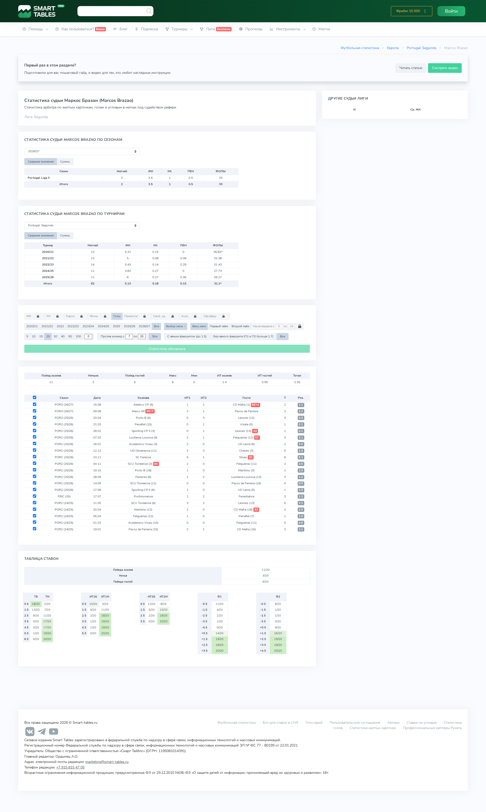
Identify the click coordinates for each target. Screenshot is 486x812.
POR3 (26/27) (64, 405)
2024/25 (103, 326)
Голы (116, 316)
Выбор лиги (175, 326)
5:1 (301, 457)
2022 (60, 326)
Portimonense (143, 496)
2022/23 (73, 326)
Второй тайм (240, 326)
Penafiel (143, 424)
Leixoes (246, 418)
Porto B (143, 418)
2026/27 (144, 326)
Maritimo (246, 470)
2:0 (301, 444)
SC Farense (143, 457)
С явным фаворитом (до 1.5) (187, 336)
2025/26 (129, 326)
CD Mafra (246, 405)
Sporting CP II (143, 431)
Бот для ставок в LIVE (281, 722)
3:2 (301, 503)
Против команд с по (119, 336)
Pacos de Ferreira (246, 411)
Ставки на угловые (422, 722)
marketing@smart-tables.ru (107, 761)
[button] (425, 11)
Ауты (185, 316)
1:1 (301, 405)
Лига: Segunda (36, 116)
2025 (116, 326)
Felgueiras (246, 437)
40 (63, 336)
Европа (393, 47)
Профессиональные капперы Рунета (432, 727)
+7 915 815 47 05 (70, 767)
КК (49, 316)
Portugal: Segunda (421, 47)
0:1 (301, 424)
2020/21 (32, 326)
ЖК (29, 316)
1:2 (301, 477)
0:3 (301, 418)
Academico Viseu (143, 444)
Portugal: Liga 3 (39, 178)
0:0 (301, 483)
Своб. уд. (160, 316)
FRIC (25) (64, 496)
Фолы (94, 316)
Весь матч (199, 326)
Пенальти (131, 316)
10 (33, 336)
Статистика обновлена (167, 348)
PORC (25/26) (64, 457)
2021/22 (47, 326)
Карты (70, 316)
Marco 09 (143, 411)
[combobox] (115, 11)
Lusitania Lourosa (143, 437)
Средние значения (41, 162)
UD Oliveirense (143, 451)
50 (70, 336)
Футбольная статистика (360, 47)
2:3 (301, 451)
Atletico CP (143, 405)
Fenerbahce (246, 496)
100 (78, 336)
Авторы (393, 722)
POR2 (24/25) (64, 503)
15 (41, 336)
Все (156, 326)
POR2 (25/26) (64, 418)
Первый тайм (219, 326)
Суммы (65, 162)
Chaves (246, 451)
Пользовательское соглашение (355, 722)
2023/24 (88, 326)
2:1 (301, 411)
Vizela (246, 424)
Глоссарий (314, 722)
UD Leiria (246, 444)
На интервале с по (270, 326)
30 (55, 336)
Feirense (143, 477)
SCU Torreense (143, 464)
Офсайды (210, 316)
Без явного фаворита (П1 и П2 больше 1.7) (243, 336)
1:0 (301, 470)
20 (48, 336)
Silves (246, 457)
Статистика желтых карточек (373, 727)
